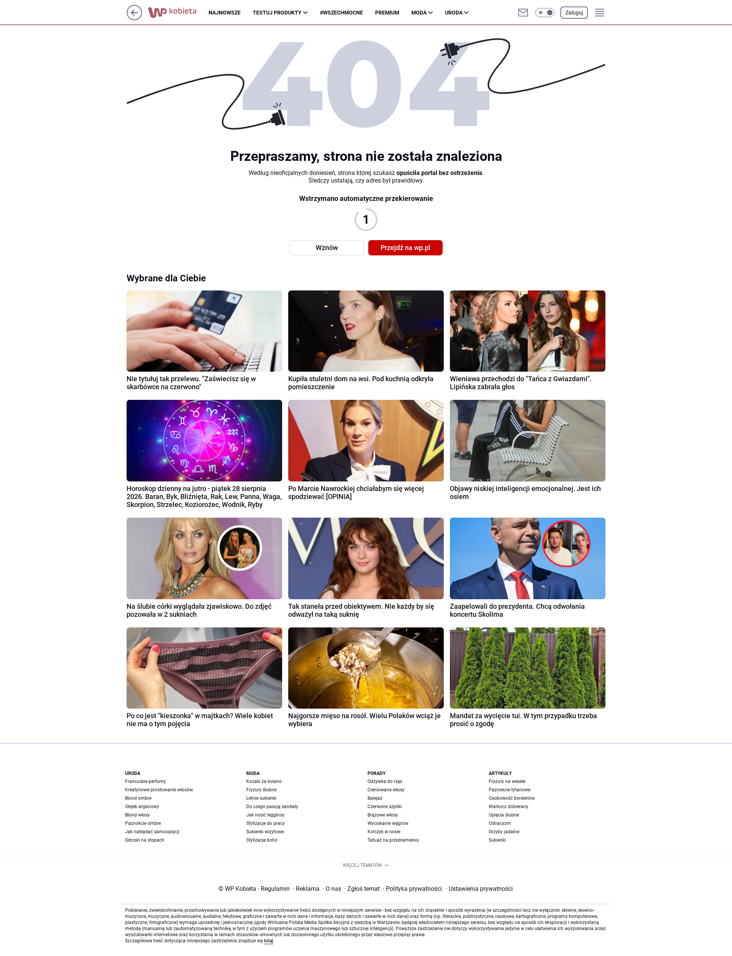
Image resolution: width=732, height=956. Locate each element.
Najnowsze (225, 13)
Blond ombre (138, 798)
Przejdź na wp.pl (405, 248)
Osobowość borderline (512, 798)
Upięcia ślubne (504, 815)
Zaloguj (574, 13)
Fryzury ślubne (261, 789)
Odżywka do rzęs (385, 781)
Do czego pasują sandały (272, 806)
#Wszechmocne (341, 13)
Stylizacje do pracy (265, 823)
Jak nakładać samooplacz (152, 831)
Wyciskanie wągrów (388, 823)
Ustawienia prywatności (479, 888)
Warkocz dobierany (508, 806)
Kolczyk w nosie (384, 831)
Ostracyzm (500, 823)
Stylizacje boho (262, 840)
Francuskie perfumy (145, 781)
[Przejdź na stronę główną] (134, 18)
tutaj (268, 940)
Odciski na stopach (144, 840)
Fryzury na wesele (507, 781)
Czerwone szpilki (385, 806)
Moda (419, 13)
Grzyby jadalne (504, 831)
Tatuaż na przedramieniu (393, 840)
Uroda (453, 13)
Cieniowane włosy (386, 789)
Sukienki (497, 840)
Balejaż (375, 798)
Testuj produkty (277, 13)
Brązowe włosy (383, 815)
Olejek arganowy (142, 806)
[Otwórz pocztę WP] (523, 12)
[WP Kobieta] (178, 12)
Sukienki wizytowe (265, 831)
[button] (544, 12)
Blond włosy (137, 815)
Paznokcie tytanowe (509, 789)
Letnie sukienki (261, 798)
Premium (387, 13)
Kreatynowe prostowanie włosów (159, 789)
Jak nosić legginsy (265, 815)
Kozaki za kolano (264, 781)
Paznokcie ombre (143, 823)
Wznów (327, 248)
